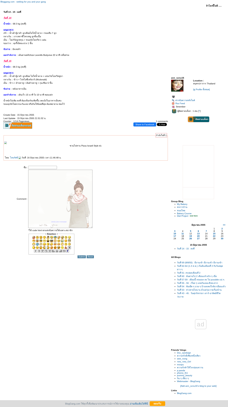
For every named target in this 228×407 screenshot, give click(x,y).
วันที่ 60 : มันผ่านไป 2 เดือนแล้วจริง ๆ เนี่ (197, 276)
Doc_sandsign (184, 353)
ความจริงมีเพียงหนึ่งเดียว (188, 355)
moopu (180, 364)
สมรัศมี (14, 157)
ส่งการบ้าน (182, 207)
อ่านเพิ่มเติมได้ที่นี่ (139, 403)
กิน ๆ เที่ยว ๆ (183, 378)
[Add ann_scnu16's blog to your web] (198, 386)
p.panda (181, 370)
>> (224, 225)
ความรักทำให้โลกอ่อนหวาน (190, 367)
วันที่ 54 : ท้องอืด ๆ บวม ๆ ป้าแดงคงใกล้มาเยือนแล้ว (201, 286)
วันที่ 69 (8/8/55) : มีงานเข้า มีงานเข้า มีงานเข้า (199, 262)
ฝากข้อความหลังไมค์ (185, 100)
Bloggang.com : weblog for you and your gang (23, 1)
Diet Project (182, 216)
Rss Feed (180, 103)
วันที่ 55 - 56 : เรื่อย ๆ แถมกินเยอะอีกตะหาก (197, 283)
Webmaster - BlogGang (188, 381)
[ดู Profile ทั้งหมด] (201, 89)
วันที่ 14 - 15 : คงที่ (185, 248)
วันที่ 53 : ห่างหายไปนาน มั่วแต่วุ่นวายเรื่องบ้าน (199, 290)
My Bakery (182, 204)
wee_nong (182, 358)
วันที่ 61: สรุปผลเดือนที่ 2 (188, 273)
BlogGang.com (184, 393)
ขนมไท (181, 210)
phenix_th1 (182, 373)
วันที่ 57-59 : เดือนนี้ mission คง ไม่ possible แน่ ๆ (200, 279)
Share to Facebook (144, 124)
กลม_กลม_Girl (184, 361)
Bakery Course (184, 213)
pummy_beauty (184, 375)
